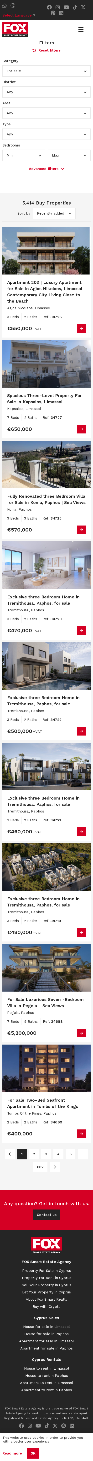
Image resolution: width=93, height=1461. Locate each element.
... (83, 1154)
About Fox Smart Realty (46, 1299)
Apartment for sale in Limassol (46, 1341)
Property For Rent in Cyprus (46, 1278)
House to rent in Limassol (46, 1368)
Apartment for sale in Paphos (46, 1348)
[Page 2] (55, 1167)
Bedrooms (11, 145)
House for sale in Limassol (46, 1327)
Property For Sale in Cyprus (46, 1270)
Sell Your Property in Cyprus (46, 1285)
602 (40, 1167)
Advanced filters (43, 169)
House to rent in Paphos (46, 1375)
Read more (12, 1453)
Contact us (47, 1215)
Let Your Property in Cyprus (46, 1292)
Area (6, 103)
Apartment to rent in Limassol (46, 1383)
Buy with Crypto (47, 1306)
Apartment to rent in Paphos (46, 1390)
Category (10, 61)
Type (6, 124)
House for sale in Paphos (46, 1334)
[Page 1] (10, 1154)
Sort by (23, 213)
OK (33, 1453)
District (9, 82)
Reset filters (49, 50)
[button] (46, 71)
